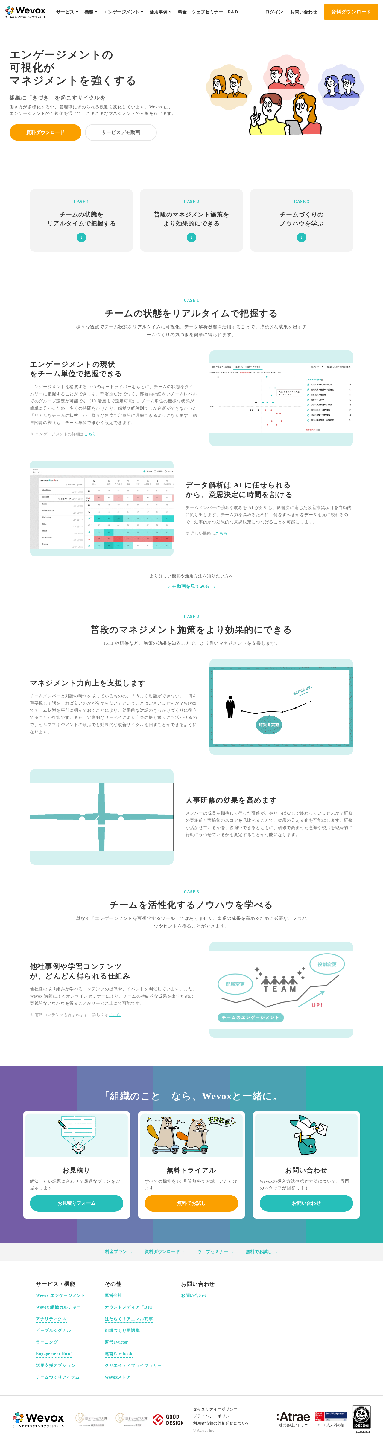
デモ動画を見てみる (191, 586)
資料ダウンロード (351, 11)
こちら (90, 434)
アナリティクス (51, 1319)
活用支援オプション (55, 1365)
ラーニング (47, 1342)
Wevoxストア (118, 1377)
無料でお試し (191, 1203)
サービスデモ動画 (121, 132)
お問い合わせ (303, 12)
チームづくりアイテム (58, 1377)
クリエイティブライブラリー (133, 1365)
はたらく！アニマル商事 (129, 1319)
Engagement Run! (54, 1354)
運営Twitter (116, 1342)
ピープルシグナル (53, 1330)
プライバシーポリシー (213, 1416)
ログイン (274, 12)
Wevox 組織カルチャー (58, 1307)
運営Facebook (119, 1354)
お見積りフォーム (76, 1203)
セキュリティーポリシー (215, 1409)
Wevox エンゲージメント (61, 1295)
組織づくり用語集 (122, 1330)
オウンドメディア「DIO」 (131, 1307)
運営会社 (113, 1295)
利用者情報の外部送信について (221, 1423)
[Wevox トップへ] (38, 1420)
